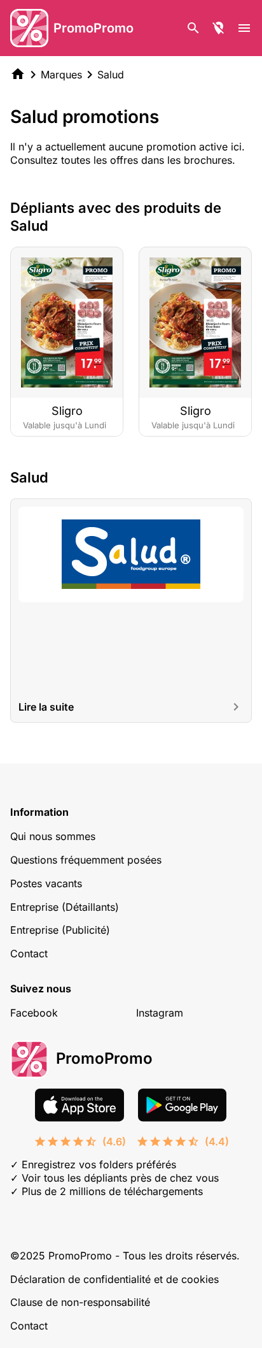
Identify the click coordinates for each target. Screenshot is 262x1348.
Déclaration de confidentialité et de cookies (114, 1279)
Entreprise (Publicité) (60, 930)
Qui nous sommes (52, 836)
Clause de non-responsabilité (80, 1302)
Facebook (34, 1012)
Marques (61, 74)
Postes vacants (46, 883)
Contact (29, 953)
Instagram (159, 1012)
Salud (110, 74)
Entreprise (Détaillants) (64, 907)
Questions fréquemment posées (86, 859)
